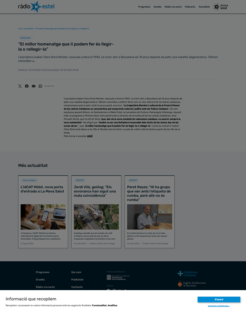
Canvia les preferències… (219, 306)
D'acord (219, 299)
